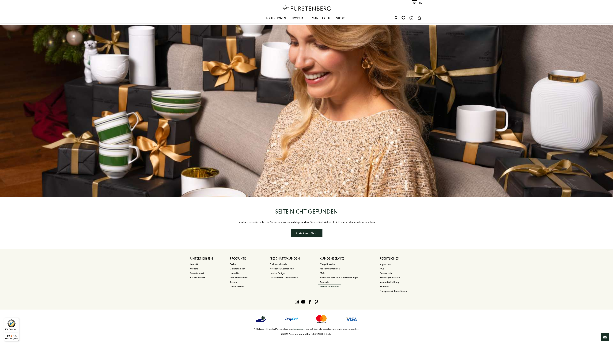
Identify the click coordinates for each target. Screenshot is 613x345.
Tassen (233, 282)
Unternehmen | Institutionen (284, 277)
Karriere (194, 268)
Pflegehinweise (327, 264)
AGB (382, 268)
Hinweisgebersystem (390, 277)
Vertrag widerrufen (329, 286)
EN (420, 3)
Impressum (385, 264)
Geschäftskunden (285, 258)
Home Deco (235, 273)
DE (414, 3)
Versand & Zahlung (389, 282)
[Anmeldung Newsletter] (605, 337)
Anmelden (325, 282)
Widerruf (384, 286)
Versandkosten (299, 329)
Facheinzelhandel (279, 264)
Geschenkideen (237, 268)
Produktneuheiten (239, 277)
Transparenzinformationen (393, 291)
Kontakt (194, 264)
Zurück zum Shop (306, 233)
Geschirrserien (237, 286)
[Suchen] (395, 18)
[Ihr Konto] (411, 18)
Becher (233, 264)
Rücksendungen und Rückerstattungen (339, 277)
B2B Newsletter (197, 277)
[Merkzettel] (403, 18)
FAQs (322, 273)
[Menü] (17, 320)
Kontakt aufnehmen (330, 268)
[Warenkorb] (419, 18)
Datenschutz (386, 273)
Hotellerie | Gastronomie (282, 268)
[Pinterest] (316, 301)
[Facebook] (310, 301)
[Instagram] (297, 301)
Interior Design (277, 273)
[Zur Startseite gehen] (306, 8)
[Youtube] (303, 301)
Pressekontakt (197, 273)
